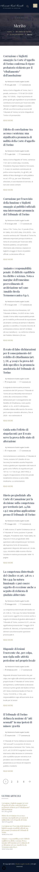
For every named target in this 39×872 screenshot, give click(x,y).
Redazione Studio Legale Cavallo (18, 82)
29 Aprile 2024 (11, 382)
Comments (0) (26, 85)
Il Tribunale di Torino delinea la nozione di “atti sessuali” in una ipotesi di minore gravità (17, 720)
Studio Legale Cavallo (23, 864)
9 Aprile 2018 (11, 735)
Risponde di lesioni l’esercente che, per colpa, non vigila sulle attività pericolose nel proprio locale (19, 654)
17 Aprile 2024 (11, 451)
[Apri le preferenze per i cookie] (4, 869)
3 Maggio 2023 (11, 524)
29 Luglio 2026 (11, 85)
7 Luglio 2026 (11, 154)
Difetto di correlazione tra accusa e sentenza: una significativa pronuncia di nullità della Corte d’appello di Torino (19, 137)
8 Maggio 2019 (11, 604)
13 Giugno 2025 (12, 305)
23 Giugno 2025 (12, 224)
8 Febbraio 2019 (12, 670)
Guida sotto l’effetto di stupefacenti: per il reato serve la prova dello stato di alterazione (18, 435)
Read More (8, 120)
